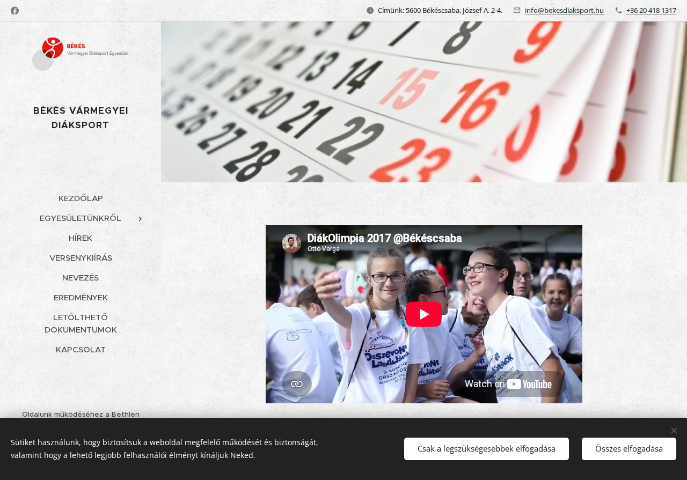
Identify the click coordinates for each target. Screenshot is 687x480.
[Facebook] (14, 11)
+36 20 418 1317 (651, 10)
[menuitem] (80, 198)
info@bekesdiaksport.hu (564, 10)
